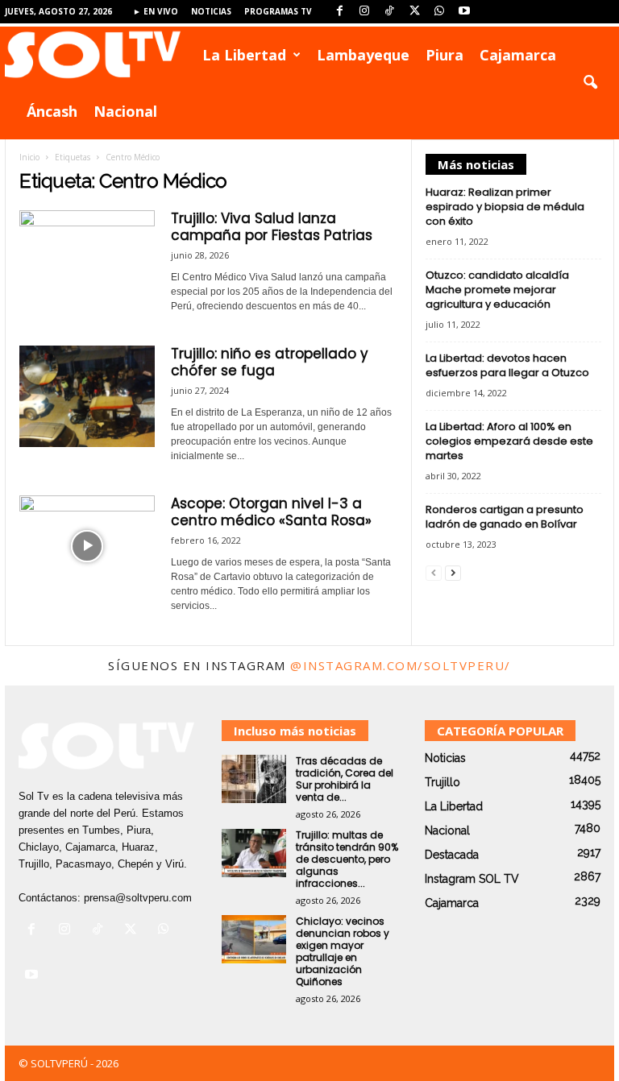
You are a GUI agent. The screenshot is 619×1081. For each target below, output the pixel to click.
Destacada (452, 854)
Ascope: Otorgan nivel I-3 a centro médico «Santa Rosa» (271, 512)
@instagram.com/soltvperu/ (400, 665)
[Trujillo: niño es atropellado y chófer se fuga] (87, 396)
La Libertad (244, 54)
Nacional (125, 111)
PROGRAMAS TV (278, 11)
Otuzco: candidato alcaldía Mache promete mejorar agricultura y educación (497, 289)
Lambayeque (363, 54)
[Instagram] (364, 11)
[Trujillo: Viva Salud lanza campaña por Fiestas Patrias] (87, 261)
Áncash (52, 111)
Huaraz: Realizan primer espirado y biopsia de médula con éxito (505, 206)
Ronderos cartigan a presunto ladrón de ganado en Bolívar (505, 517)
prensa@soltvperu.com (138, 898)
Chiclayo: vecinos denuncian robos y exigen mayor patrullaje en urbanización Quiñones (342, 951)
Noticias (211, 11)
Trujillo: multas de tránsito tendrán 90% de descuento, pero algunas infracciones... (347, 859)
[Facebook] (339, 11)
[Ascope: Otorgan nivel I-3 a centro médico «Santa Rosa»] (87, 546)
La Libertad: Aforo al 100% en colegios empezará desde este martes (509, 441)
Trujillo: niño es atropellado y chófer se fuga (269, 362)
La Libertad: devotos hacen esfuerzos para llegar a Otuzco (507, 365)
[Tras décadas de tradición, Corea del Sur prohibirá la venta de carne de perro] (254, 779)
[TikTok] (389, 11)
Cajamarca (518, 54)
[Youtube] (464, 11)
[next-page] (453, 572)
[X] (414, 11)
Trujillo (442, 782)
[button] (590, 83)
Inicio (29, 157)
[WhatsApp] (439, 11)
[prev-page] (434, 572)
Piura (444, 54)
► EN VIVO (155, 11)
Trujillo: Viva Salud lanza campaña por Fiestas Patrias (271, 227)
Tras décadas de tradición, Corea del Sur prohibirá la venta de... (344, 779)
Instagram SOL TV (472, 878)
